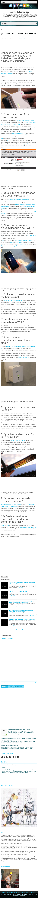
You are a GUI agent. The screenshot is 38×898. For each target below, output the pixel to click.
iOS (20, 242)
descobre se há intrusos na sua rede (23, 240)
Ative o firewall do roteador (25, 135)
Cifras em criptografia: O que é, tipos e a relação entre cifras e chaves (18, 738)
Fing (3, 240)
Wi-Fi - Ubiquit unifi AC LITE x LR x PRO (18, 591)
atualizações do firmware (26, 144)
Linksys (25, 527)
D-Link (7, 525)
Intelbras (33, 527)
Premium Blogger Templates (31, 894)
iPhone (17, 242)
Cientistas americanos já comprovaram (11, 504)
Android (12, 242)
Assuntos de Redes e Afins (19, 11)
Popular (4, 686)
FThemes (7, 894)
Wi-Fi (7, 28)
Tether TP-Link (22, 244)
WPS (8, 140)
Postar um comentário (7, 638)
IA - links (4, 767)
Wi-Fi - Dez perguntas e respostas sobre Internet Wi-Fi (18, 34)
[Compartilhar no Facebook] (7, 576)
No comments (21, 38)
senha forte (29, 122)
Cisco (21, 527)
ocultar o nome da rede (18, 133)
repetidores (10, 73)
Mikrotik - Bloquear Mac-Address (9, 745)
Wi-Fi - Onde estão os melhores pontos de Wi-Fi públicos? (22, 619)
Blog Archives (19, 686)
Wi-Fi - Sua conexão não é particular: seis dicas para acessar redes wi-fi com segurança (21, 611)
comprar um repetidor (23, 357)
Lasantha (21, 894)
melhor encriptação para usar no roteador (18, 199)
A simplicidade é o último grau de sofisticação (14, 765)
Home (3, 28)
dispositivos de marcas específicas (10, 246)
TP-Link (3, 525)
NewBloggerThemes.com (19, 895)
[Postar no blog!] (3, 576)
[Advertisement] (19, 661)
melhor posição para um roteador (13, 300)
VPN (2, 138)
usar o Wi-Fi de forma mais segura (25, 120)
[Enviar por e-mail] (2, 576)
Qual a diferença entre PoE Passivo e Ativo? (19, 729)
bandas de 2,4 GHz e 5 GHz (17, 440)
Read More (20, 587)
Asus (28, 527)
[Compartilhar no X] (5, 576)
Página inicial (19, 629)
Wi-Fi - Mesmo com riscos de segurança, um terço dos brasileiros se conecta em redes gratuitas (21, 601)
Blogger (34, 892)
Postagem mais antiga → (30, 629)
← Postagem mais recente (8, 629)
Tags (11, 686)
